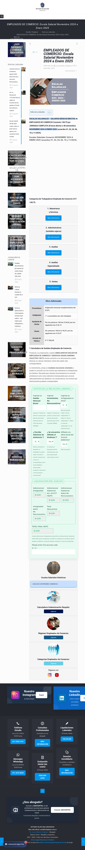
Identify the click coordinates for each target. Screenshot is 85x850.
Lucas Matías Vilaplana (63, 66)
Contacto (51, 840)
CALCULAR (67, 739)
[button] (15, 844)
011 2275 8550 (18, 773)
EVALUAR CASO (42, 777)
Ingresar (53, 611)
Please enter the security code (45, 545)
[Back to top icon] (42, 791)
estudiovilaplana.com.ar (48, 829)
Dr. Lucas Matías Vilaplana (39, 832)
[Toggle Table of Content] (48, 112)
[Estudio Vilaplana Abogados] (42, 6)
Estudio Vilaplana (32, 32)
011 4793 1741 (18, 742)
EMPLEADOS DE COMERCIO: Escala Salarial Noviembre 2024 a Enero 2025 (42, 35)
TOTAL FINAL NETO (40, 527)
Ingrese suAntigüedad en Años (67, 398)
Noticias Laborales (48, 32)
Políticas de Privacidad (46, 842)
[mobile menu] (2, 16)
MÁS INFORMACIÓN (42, 743)
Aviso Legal (35, 840)
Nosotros (43, 840)
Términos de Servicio (60, 842)
